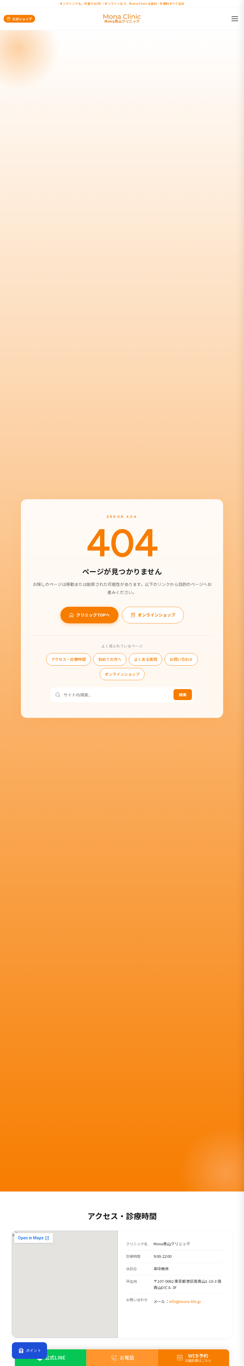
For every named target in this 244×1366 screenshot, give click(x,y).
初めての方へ (109, 659)
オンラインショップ (156, 615)
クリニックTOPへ (93, 615)
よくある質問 (145, 659)
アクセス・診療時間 (68, 659)
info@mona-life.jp (185, 1301)
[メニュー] (234, 18)
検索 (183, 694)
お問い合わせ (181, 659)
